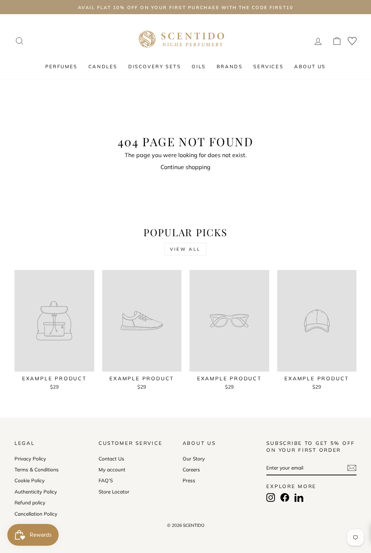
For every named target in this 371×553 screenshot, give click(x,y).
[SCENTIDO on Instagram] (270, 497)
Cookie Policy (29, 480)
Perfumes (61, 66)
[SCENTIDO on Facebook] (284, 497)
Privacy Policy (30, 458)
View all (185, 249)
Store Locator (114, 491)
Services (268, 66)
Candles (102, 66)
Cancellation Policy (35, 514)
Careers (191, 469)
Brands (230, 66)
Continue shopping (185, 167)
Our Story (194, 458)
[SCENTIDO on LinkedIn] (299, 497)
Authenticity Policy (35, 491)
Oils (198, 66)
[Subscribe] (352, 467)
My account (112, 469)
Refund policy (29, 502)
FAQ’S (106, 480)
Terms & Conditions (36, 469)
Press (189, 480)
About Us (310, 66)
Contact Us (111, 458)
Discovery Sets (154, 66)
